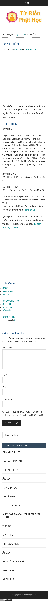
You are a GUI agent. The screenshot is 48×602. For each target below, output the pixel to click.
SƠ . (4, 298)
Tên (4, 375)
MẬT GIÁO (8, 535)
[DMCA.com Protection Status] (6, 600)
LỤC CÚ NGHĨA (11, 505)
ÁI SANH (7, 552)
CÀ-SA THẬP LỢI (12, 461)
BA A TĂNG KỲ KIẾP (13, 561)
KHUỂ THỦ (8, 496)
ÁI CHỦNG (8, 579)
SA (3, 314)
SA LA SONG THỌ (10, 301)
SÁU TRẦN (7, 291)
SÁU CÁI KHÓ (8, 317)
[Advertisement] (24, 79)
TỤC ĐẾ (6, 526)
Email (5, 387)
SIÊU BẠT (7, 294)
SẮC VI (5, 288)
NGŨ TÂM (8, 570)
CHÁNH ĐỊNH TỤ (12, 452)
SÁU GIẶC (7, 310)
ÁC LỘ (6, 478)
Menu (26, 3)
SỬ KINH (6, 304)
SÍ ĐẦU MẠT (8, 307)
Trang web (7, 400)
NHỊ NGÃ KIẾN (10, 544)
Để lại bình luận (31, 49)
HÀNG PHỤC (9, 487)
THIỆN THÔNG (10, 470)
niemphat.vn (29, 210)
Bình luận (7, 348)
